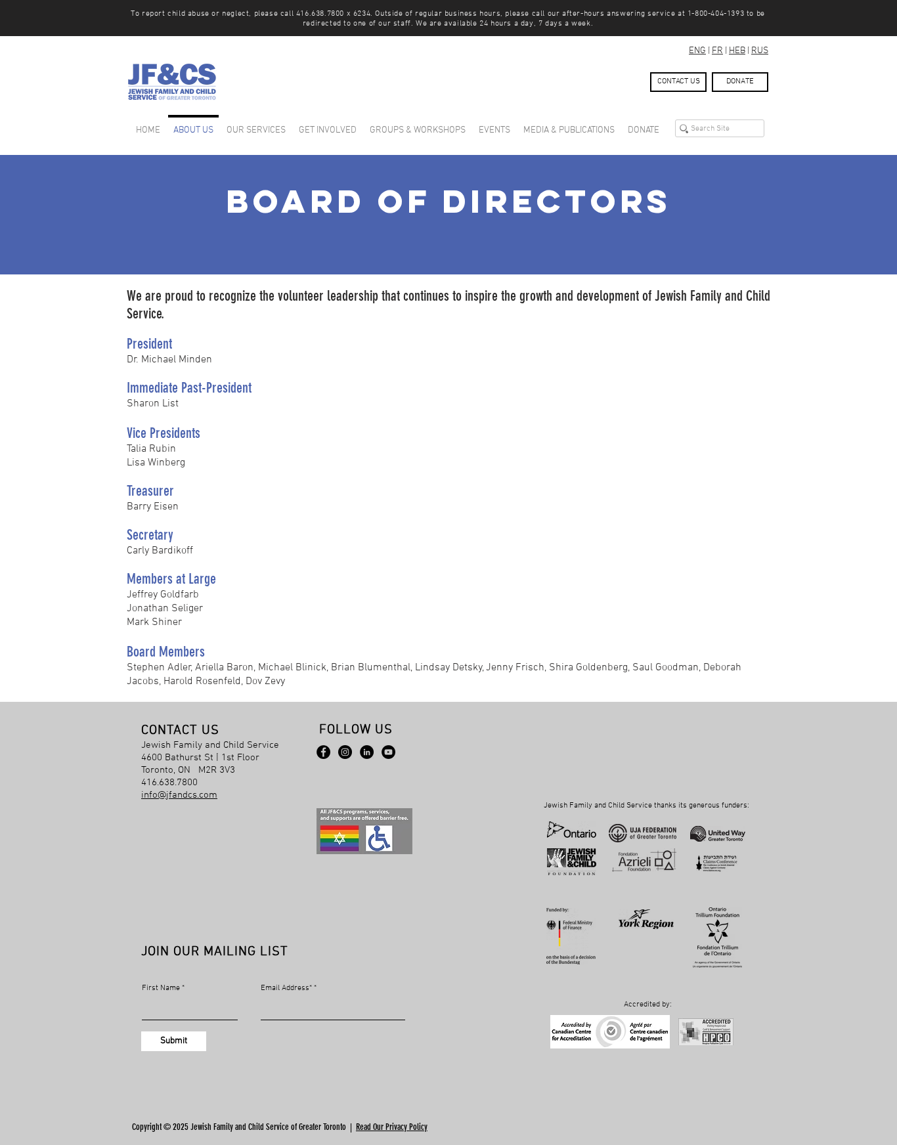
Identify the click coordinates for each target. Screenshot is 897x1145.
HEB (737, 50)
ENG (697, 50)
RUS (759, 50)
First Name (161, 988)
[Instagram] (345, 752)
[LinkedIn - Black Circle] (367, 752)
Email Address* (286, 988)
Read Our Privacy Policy (391, 1127)
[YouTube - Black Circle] (388, 752)
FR (717, 50)
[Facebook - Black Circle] (323, 752)
